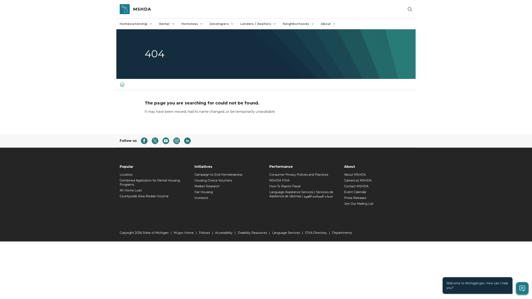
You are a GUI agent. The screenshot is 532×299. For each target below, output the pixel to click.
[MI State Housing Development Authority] (122, 84)
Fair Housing (204, 192)
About (326, 24)
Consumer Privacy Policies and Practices (298, 174)
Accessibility (224, 233)
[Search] (409, 9)
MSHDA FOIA (279, 180)
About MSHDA (355, 174)
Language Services (286, 233)
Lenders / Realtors (255, 24)
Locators (126, 174)
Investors (201, 198)
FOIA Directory (316, 233)
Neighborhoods (296, 24)
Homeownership (134, 24)
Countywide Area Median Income (144, 196)
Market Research (207, 186)
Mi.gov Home (184, 233)
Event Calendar (355, 192)
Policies (204, 233)
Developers (219, 24)
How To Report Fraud (284, 186)
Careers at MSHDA (358, 180)
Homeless (189, 24)
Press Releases (355, 198)
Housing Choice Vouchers (213, 180)
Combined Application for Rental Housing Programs (150, 182)
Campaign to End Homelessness (218, 174)
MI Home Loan (131, 190)
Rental (164, 24)
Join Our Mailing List (358, 204)
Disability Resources (252, 233)
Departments (342, 233)
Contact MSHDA (356, 186)
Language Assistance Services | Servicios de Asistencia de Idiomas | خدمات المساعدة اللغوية (301, 194)
